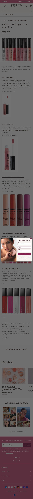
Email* (18, 242)
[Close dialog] (31, 238)
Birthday (19, 249)
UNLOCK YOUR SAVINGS (24, 253)
